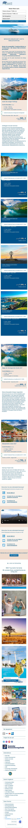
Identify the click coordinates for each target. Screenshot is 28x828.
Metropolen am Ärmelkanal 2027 (10, 172)
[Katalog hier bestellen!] (14, 695)
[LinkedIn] (4, 741)
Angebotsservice (9, 814)
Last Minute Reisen (9, 792)
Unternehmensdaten (9, 763)
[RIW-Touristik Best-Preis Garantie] (14, 603)
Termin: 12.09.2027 (6, 180)
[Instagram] (6, 741)
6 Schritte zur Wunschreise (13, 723)
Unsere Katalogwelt (10, 702)
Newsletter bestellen (11, 680)
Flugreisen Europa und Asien (11, 795)
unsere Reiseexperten (12, 502)
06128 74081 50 (11, 492)
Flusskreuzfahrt (8, 783)
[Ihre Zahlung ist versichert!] (13, 746)
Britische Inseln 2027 (7, 310)
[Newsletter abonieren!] (14, 664)
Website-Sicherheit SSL (10, 770)
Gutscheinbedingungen (10, 810)
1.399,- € (22, 285)
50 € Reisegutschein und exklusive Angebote (13, 652)
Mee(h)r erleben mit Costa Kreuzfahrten (14, 793)
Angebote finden (14, 21)
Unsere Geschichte (10, 641)
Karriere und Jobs (9, 759)
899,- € (23, 192)
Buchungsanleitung (9, 805)
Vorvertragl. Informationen (11, 768)
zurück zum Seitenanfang (14, 563)
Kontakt (7, 812)
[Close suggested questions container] (21, 817)
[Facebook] (12, 741)
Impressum (7, 762)
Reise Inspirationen (10, 586)
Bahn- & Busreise (9, 787)
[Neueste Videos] (14, 581)
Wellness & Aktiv (9, 788)
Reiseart (7, 796)
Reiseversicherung (9, 804)
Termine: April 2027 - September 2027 (10, 381)
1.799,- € (22, 460)
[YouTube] (9, 741)
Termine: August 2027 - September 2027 (10, 318)
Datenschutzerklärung (10, 765)
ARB (6, 767)
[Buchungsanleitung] (14, 716)
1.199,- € (22, 238)
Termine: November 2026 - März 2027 (10, 115)
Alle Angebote (14, 555)
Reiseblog (7, 760)
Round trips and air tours (12, 824)
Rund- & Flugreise (9, 785)
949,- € (22, 118)
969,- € (23, 331)
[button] (20, 822)
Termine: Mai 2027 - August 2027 (9, 272)
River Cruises (14, 821)
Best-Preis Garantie (10, 614)
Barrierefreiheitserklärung (11, 807)
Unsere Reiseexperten (10, 757)
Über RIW (7, 755)
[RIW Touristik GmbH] (8, 3)
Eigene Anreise (8, 790)
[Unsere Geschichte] (14, 631)
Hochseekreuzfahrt (9, 782)
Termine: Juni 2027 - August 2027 (9, 226)
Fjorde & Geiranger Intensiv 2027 (9, 218)
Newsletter (7, 815)
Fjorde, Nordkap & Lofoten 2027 (9, 264)
